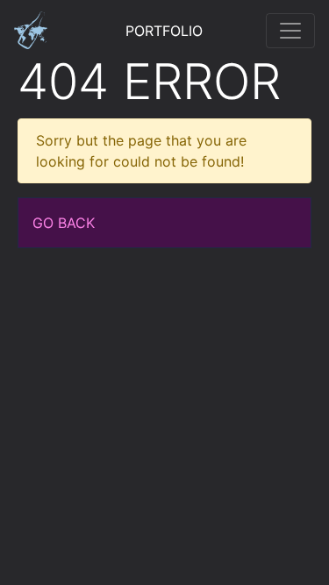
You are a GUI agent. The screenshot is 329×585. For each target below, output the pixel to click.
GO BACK (63, 223)
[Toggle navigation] (290, 30)
